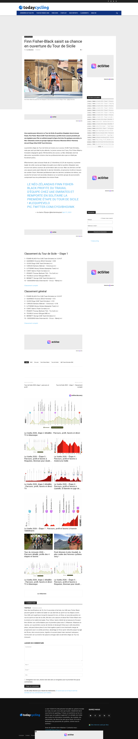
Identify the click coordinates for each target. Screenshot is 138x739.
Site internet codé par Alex (100, 725)
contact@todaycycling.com (53, 730)
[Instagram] (111, 1)
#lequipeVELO (39, 203)
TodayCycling (95, 241)
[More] (48, 54)
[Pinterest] (35, 54)
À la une (36, 362)
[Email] (43, 54)
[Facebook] (108, 1)
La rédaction (30, 49)
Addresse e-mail (92, 226)
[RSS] (113, 1)
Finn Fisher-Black (45, 362)
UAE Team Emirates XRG (67, 362)
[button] (117, 13)
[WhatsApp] (39, 54)
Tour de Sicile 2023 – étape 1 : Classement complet (69, 386)
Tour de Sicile (54, 362)
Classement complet (31, 285)
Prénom (90, 219)
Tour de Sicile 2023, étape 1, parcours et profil (36, 386)
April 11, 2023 (66, 212)
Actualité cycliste (28, 36)
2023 (31, 362)
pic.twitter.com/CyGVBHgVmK (50, 207)
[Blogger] (90, 715)
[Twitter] (116, 1)
